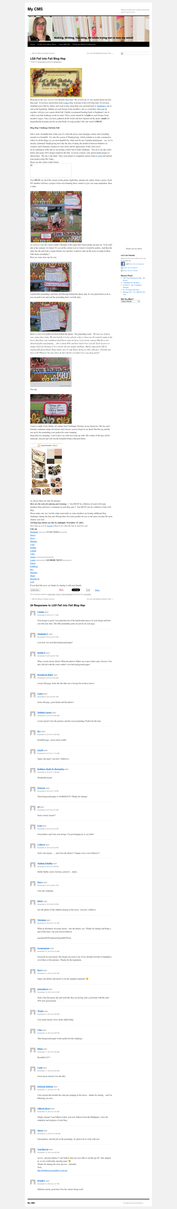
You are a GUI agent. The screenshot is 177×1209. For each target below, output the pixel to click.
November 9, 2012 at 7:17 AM (47, 615)
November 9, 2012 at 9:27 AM (47, 697)
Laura (40, 693)
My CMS (35, 9)
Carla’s (66, 102)
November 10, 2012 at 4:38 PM (48, 1014)
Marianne (41, 919)
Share (97, 590)
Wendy (40, 1010)
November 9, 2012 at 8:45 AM (47, 678)
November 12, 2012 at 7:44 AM (48, 1111)
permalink (87, 594)
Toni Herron (42, 1149)
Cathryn (41, 844)
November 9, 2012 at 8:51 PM (47, 885)
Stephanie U (42, 633)
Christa (40, 611)
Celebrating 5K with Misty (131, 283)
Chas (39, 1029)
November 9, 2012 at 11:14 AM (48, 753)
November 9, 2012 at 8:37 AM (47, 656)
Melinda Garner (44, 712)
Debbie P (41, 652)
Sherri (40, 1130)
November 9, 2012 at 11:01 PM (48, 923)
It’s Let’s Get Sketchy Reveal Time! (100, 53)
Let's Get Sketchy (67, 594)
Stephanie (34, 532)
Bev (39, 731)
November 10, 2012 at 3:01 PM (48, 973)
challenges (51, 594)
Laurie (33, 560)
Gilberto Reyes (43, 1108)
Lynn (39, 825)
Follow (36, 590)
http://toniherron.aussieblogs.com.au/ (52, 1170)
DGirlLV (41, 1180)
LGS (100, 155)
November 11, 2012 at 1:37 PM (48, 1089)
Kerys (40, 970)
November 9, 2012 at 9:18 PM (47, 904)
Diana (40, 1048)
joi (38, 806)
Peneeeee (41, 787)
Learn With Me (64, 44)
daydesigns (57, 62)
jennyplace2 (42, 988)
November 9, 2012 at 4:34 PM (47, 847)
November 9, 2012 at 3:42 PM (47, 829)
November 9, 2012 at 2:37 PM (47, 810)
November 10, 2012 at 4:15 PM (48, 992)
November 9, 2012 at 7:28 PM (47, 866)
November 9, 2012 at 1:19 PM (47, 791)
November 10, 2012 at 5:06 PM (48, 1033)
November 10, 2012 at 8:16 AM (48, 951)
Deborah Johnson (45, 1086)
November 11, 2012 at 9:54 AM (48, 1071)
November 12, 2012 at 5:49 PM (48, 1152)
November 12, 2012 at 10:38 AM (48, 1133)
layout (58, 594)
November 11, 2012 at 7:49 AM (48, 1052)
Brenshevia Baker (45, 674)
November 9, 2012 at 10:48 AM (48, 715)
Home (32, 44)
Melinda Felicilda (44, 863)
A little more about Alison (46, 44)
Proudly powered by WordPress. (133, 1203)
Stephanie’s (101, 105)
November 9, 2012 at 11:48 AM (48, 772)
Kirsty (40, 900)
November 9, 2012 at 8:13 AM (47, 637)
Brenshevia (34, 578)
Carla (40, 1067)
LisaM (40, 750)
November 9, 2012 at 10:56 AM (48, 734)
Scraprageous (43, 948)
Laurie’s (50, 525)
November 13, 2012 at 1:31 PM (48, 1184)
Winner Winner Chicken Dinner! (42, 53)
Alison (33, 557)
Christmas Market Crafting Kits (84, 44)
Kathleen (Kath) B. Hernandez (50, 768)
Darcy (40, 882)
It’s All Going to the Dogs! (131, 290)
